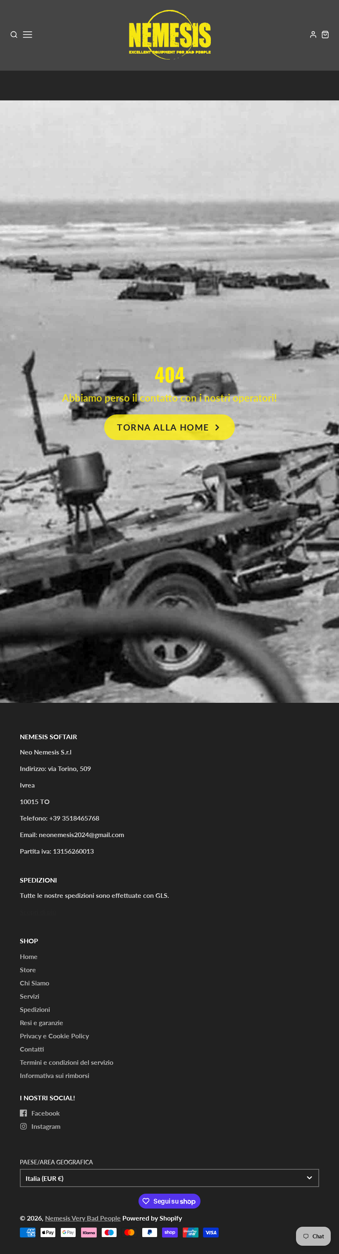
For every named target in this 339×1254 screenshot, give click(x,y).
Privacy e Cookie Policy (54, 1036)
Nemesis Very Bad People (83, 1218)
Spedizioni (35, 1009)
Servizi (29, 996)
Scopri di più (38, 912)
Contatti (32, 1049)
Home (29, 956)
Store (28, 969)
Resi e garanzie (41, 1022)
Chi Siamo (34, 983)
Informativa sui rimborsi (54, 1075)
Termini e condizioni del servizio (66, 1062)
